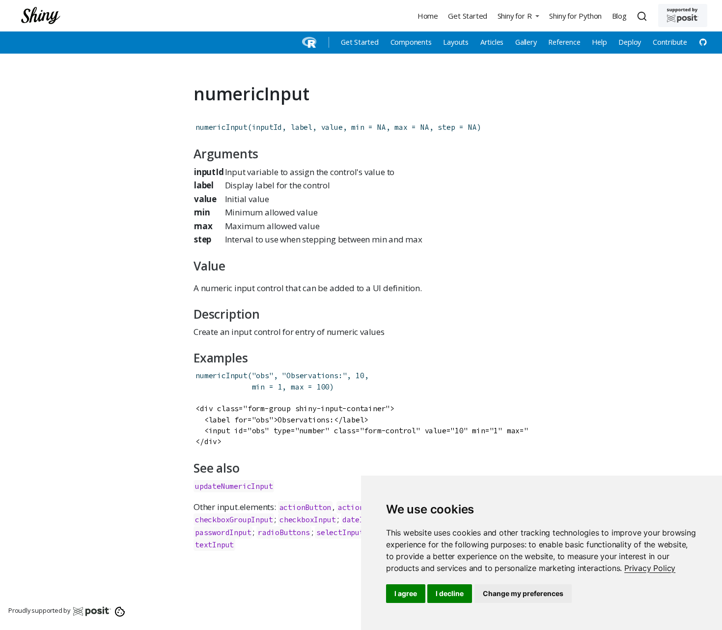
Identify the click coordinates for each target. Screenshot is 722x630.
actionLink (359, 507)
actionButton (305, 507)
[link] (649, 568)
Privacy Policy (649, 568)
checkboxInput (307, 519)
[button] (518, 15)
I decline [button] (450, 593)
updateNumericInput (234, 486)
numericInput (221, 127)
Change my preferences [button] (523, 593)
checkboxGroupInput (234, 519)
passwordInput (223, 532)
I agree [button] (405, 593)
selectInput (340, 532)
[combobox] (643, 16)
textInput (214, 544)
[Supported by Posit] (682, 15)
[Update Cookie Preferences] (120, 610)
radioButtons (284, 532)
